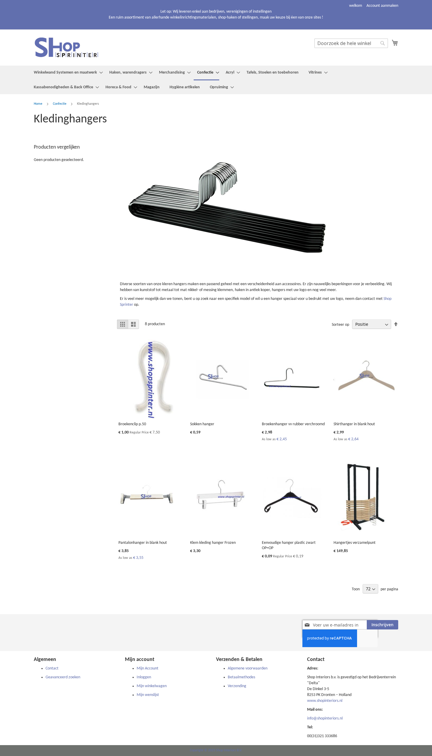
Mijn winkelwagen (152, 686)
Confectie (60, 104)
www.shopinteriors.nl (324, 701)
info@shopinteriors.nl (325, 718)
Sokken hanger (202, 424)
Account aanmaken (382, 6)
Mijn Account (147, 668)
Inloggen (144, 677)
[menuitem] (66, 72)
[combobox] (351, 43)
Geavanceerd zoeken (63, 677)
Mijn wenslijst (148, 695)
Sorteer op (340, 325)
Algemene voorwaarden (247, 668)
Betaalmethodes (241, 677)
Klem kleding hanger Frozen (213, 543)
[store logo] (70, 47)
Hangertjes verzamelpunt (355, 543)
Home (38, 104)
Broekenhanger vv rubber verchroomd (293, 424)
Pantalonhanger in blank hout (142, 543)
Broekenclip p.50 (132, 424)
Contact (52, 668)
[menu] (216, 80)
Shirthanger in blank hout (354, 424)
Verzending (237, 686)
